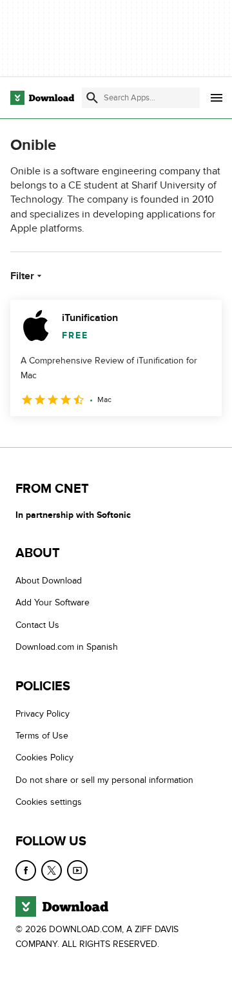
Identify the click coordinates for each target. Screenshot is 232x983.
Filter (22, 276)
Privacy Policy (42, 713)
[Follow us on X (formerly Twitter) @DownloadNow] (51, 870)
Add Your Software (52, 603)
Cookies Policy (44, 758)
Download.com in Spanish (66, 646)
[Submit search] (92, 97)
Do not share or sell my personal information (104, 780)
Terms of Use (41, 735)
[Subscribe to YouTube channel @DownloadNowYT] (77, 870)
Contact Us (37, 625)
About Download (48, 580)
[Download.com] (42, 98)
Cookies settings (48, 801)
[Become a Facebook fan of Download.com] (25, 870)
